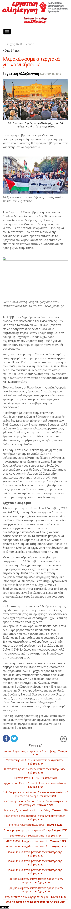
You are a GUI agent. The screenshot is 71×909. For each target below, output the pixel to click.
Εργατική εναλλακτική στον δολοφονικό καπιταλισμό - (35, 785)
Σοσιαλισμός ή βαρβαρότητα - (35, 835)
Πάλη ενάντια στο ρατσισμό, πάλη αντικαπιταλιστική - (35, 817)
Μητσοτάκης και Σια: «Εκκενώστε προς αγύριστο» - (35, 761)
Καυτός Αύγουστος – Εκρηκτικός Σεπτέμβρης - (36, 752)
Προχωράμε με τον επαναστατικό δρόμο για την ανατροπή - (35, 880)
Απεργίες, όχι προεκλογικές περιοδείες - (36, 810)
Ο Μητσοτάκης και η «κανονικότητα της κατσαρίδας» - (35, 770)
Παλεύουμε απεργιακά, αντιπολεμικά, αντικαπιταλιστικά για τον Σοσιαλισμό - (35, 794)
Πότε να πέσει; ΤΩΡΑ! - (35, 778)
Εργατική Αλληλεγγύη (21, 73)
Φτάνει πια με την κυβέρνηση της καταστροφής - (35, 853)
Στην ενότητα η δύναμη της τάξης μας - (35, 896)
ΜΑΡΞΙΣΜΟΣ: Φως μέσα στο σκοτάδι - (36, 841)
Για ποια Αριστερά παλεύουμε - (35, 824)
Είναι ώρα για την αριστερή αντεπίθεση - (35, 830)
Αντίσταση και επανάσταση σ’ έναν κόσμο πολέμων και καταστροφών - (35, 803)
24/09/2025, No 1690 (50, 74)
